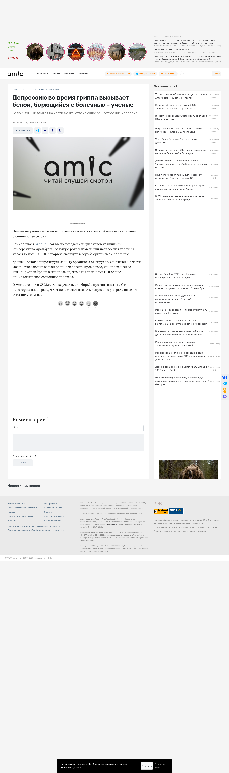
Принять (147, 766)
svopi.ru (41, 244)
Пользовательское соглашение (23, 507)
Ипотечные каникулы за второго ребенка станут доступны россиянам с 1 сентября (179, 286)
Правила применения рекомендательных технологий (34, 526)
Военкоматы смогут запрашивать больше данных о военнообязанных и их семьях (179, 333)
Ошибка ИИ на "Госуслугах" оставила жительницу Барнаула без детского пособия (181, 322)
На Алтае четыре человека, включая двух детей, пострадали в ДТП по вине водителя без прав (180, 381)
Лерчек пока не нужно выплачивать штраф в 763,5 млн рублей (181, 368)
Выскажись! (23, 130)
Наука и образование (45, 90)
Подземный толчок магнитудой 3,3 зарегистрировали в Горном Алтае (175, 107)
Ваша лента (169, 73)
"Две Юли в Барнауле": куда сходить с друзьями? (177, 141)
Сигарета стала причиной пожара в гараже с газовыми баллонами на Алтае (180, 187)
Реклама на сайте (53, 507)
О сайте (48, 512)
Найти (217, 73)
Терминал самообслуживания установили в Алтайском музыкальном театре (181, 96)
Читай (56, 73)
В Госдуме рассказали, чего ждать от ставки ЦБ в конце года (181, 117)
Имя (16, 427)
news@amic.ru (112, 524)
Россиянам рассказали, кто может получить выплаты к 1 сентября (181, 311)
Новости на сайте (16, 503)
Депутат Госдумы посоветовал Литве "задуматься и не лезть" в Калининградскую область (181, 164)
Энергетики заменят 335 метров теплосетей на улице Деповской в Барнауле (181, 151)
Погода (11, 512)
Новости (42, 73)
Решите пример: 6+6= (25, 456)
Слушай (69, 73)
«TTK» (50, 558)
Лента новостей (165, 86)
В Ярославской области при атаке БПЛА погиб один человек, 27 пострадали (178, 130)
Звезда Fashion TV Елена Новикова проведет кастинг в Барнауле (175, 276)
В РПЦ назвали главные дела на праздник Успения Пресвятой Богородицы (179, 198)
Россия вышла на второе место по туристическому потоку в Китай (175, 343)
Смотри (83, 73)
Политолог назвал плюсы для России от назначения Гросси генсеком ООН (178, 176)
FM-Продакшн (51, 503)
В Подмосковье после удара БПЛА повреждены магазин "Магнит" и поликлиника (175, 299)
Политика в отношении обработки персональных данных (36, 530)
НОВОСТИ (19, 90)
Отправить (23, 462)
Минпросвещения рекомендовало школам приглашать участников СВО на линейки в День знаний (180, 356)
